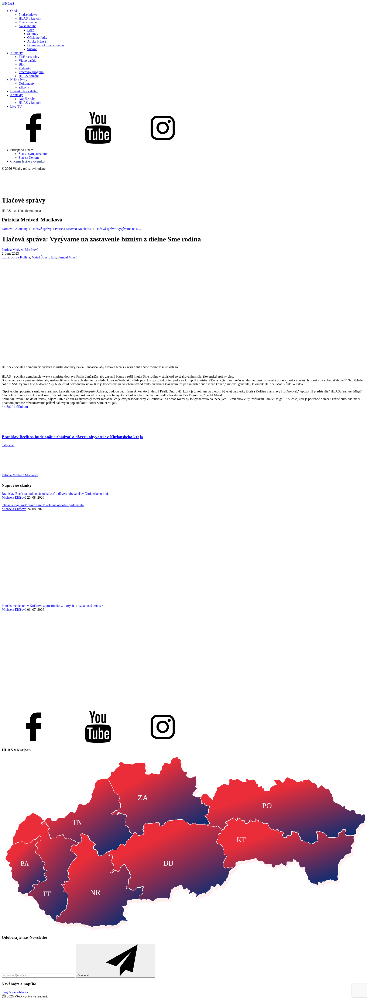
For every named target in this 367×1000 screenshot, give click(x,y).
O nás (14, 11)
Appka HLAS (36, 41)
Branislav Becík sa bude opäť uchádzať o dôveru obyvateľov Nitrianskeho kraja (55, 493)
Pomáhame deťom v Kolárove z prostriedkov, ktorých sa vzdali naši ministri (52, 606)
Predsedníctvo (28, 14)
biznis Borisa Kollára (16, 257)
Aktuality (16, 53)
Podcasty (25, 68)
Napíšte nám (27, 99)
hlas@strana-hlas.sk (15, 992)
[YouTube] (98, 142)
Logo (30, 30)
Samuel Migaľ (67, 257)
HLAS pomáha (29, 76)
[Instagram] (163, 142)
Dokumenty (27, 83)
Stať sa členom (29, 157)
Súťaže (32, 49)
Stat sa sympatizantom (33, 153)
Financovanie (28, 22)
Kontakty (16, 95)
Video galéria (28, 60)
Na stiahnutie (27, 26)
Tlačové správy (29, 56)
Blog (22, 64)
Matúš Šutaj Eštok (44, 257)
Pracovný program (31, 72)
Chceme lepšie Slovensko (27, 161)
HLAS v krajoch (30, 18)
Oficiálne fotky (37, 37)
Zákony (24, 87)
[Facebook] (34, 142)
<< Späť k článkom (15, 406)
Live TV (16, 106)
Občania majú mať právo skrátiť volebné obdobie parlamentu (43, 505)
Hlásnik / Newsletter (24, 91)
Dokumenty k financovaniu (45, 45)
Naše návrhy (18, 79)
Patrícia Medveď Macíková (20, 475)
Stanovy (32, 34)
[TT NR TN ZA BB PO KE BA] (183, 929)
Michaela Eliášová (14, 497)
